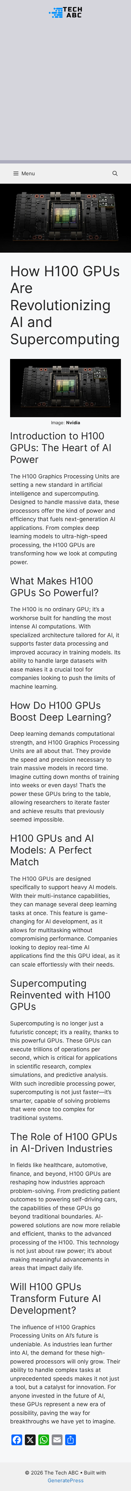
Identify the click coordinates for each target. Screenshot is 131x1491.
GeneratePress (66, 1480)
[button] (115, 173)
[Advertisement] (65, 94)
